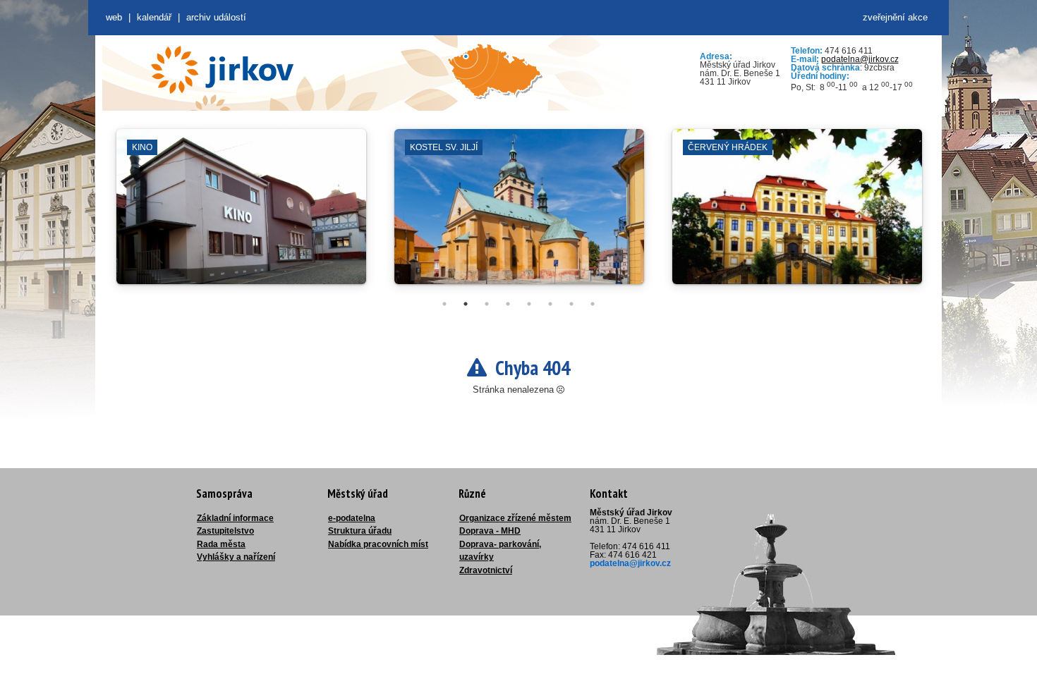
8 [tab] (593, 304)
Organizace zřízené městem (515, 518)
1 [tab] (444, 304)
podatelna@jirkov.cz (860, 59)
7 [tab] (571, 304)
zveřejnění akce (895, 17)
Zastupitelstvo (225, 531)
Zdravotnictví (485, 570)
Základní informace (235, 518)
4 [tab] (508, 304)
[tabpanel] (241, 213)
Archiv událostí (216, 17)
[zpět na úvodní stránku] (222, 70)
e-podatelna (351, 518)
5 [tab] (529, 304)
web (114, 17)
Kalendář (154, 17)
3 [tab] (487, 304)
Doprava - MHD (490, 531)
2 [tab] (466, 304)
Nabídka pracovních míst (378, 544)
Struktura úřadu (360, 531)
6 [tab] (550, 304)
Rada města (221, 544)
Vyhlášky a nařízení (236, 557)
